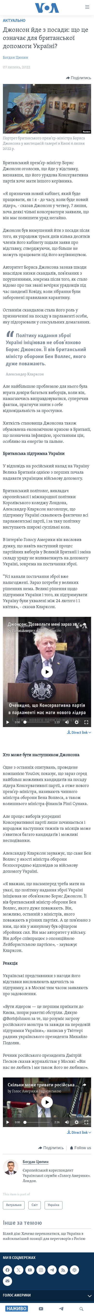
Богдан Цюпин (15, 58)
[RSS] (63, 1270)
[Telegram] (61, 1309)
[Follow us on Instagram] (41, 1270)
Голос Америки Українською (36, 631)
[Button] (78, 78)
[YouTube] (41, 1309)
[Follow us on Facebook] (7, 1270)
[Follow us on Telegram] (52, 1270)
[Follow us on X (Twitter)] (18, 1270)
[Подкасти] (74, 1270)
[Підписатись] (7, 1281)
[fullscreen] (86, 722)
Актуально (14, 21)
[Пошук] (81, 1309)
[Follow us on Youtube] (29, 1270)
